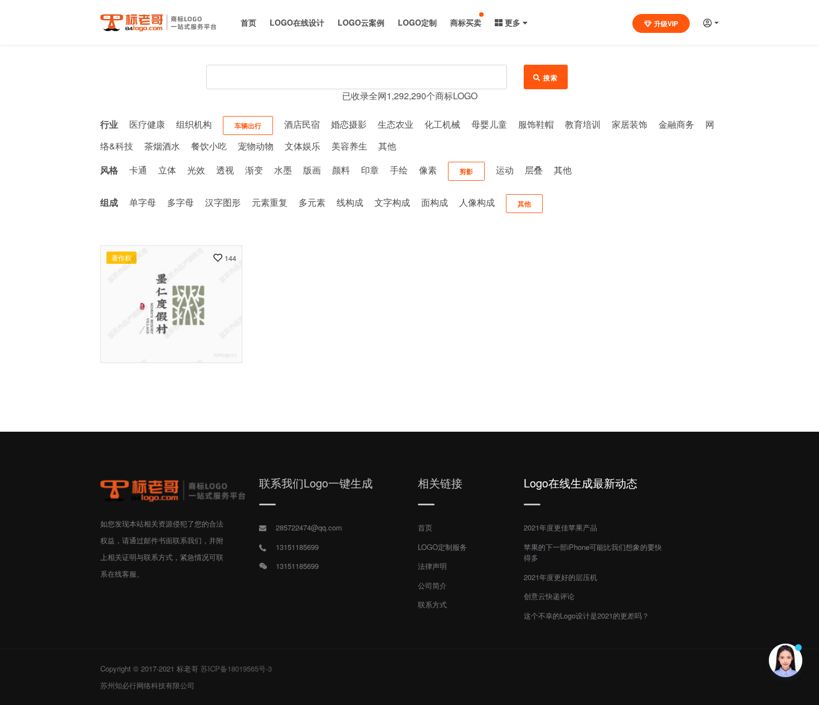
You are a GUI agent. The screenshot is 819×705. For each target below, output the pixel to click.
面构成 (434, 202)
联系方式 (432, 604)
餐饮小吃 (209, 145)
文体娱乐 (302, 145)
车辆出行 (248, 125)
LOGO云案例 (361, 22)
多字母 (180, 202)
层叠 (534, 169)
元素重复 (269, 202)
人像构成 (477, 202)
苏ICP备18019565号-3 (236, 668)
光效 (196, 169)
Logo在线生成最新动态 (580, 483)
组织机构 (194, 124)
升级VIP (666, 23)
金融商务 (676, 124)
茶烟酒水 (162, 145)
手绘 (399, 169)
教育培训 (583, 124)
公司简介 (432, 585)
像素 (428, 169)
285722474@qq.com (309, 527)
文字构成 (392, 202)
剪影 (466, 171)
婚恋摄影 (349, 124)
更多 (512, 22)
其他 (387, 145)
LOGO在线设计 (297, 22)
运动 (505, 169)
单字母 (142, 202)
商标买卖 (465, 22)
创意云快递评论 (549, 596)
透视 (225, 169)
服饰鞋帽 (536, 124)
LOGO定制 (417, 22)
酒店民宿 (302, 124)
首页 (248, 22)
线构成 (350, 202)
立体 (167, 169)
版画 (312, 169)
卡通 (138, 169)
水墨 (283, 169)
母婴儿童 (489, 124)
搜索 (550, 78)
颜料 (341, 169)
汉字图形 (223, 202)
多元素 (312, 202)
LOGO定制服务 (442, 547)
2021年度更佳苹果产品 (560, 527)
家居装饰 (629, 124)
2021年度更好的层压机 (560, 577)
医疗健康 (147, 124)
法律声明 (432, 566)
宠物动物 (256, 145)
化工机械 (442, 124)
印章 (370, 169)
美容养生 (349, 145)
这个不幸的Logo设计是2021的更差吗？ (586, 615)
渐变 (254, 169)
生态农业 (395, 124)
